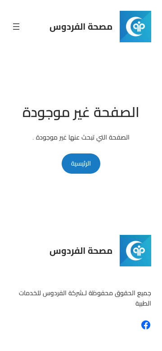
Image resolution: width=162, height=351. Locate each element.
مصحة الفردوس (81, 27)
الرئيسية (81, 163)
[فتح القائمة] (16, 26)
